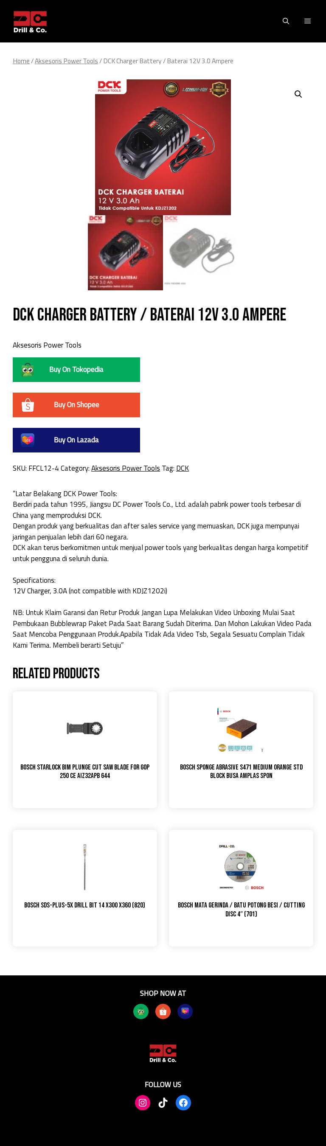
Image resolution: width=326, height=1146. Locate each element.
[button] (286, 21)
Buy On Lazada (76, 439)
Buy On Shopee (76, 404)
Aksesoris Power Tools (66, 61)
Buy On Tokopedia (76, 369)
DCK (182, 468)
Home (21, 61)
